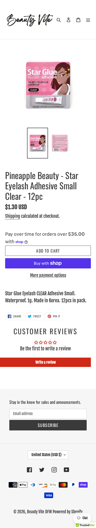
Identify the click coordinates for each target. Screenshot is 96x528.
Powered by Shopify (67, 511)
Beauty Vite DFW (39, 511)
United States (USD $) (46, 454)
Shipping (12, 216)
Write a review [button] (45, 362)
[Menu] (88, 20)
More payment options (48, 275)
